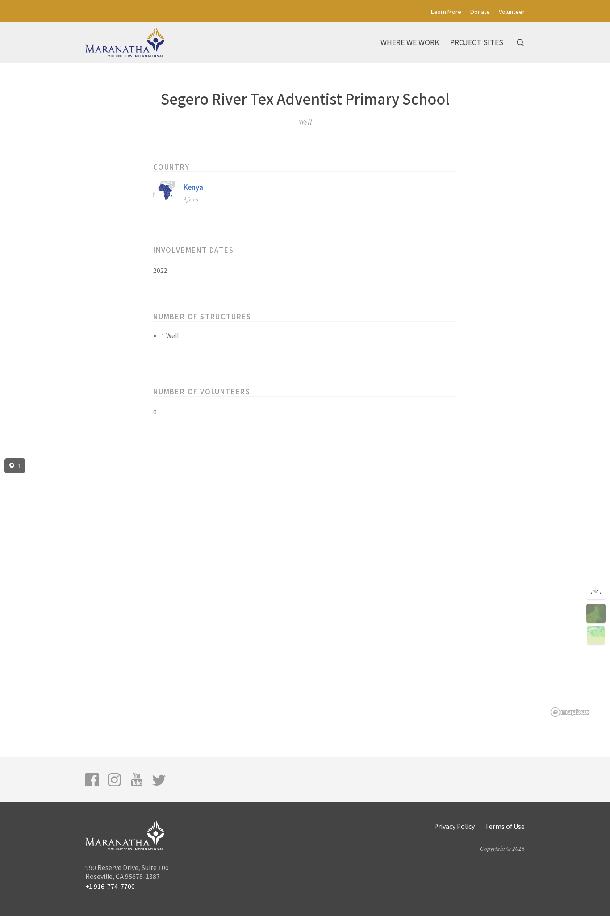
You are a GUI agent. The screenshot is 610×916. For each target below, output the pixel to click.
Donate (480, 11)
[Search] (520, 42)
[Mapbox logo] (569, 712)
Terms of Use (505, 826)
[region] (305, 588)
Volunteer (512, 11)
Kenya (193, 187)
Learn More (446, 11)
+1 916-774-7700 (110, 886)
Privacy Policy (454, 826)
